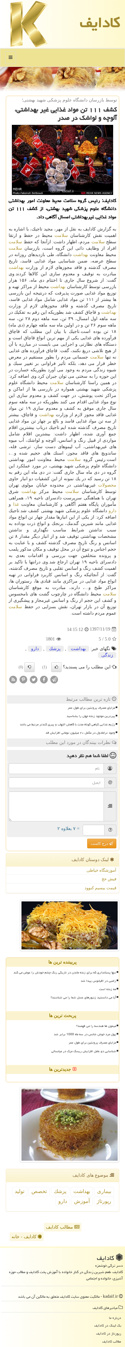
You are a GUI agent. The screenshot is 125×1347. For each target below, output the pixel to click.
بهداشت (80, 254)
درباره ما (115, 1317)
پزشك (55, 648)
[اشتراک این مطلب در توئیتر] (33, 679)
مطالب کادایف (60, 1227)
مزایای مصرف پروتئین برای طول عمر (91, 708)
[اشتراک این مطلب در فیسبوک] (43, 679)
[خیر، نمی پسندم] (29, 667)
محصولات (107, 485)
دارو (112, 510)
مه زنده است (107, 989)
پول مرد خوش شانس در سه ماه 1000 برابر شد (85, 1034)
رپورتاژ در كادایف (108, 1333)
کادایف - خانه (25, 1236)
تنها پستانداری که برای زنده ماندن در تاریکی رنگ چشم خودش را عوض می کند (64, 972)
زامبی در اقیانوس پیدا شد (98, 981)
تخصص (39, 1191)
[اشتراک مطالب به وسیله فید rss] (13, 679)
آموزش (82, 1201)
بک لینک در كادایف (107, 1325)
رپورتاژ (104, 1201)
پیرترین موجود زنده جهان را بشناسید (91, 716)
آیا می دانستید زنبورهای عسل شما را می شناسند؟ (83, 997)
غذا (16, 504)
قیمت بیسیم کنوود (100, 887)
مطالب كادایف (111, 1341)
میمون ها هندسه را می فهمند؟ (96, 1026)
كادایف (100, 22)
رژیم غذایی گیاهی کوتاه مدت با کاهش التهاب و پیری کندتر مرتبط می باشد (67, 724)
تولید (19, 1191)
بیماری (104, 1191)
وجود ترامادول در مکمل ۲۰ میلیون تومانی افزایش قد (80, 733)
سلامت (61, 235)
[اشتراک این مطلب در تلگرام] (54, 679)
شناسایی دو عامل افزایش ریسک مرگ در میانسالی (83, 1051)
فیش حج (109, 878)
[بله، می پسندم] (56, 667)
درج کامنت (100, 843)
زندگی (107, 655)
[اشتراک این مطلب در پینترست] (23, 679)
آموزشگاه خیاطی (101, 870)
